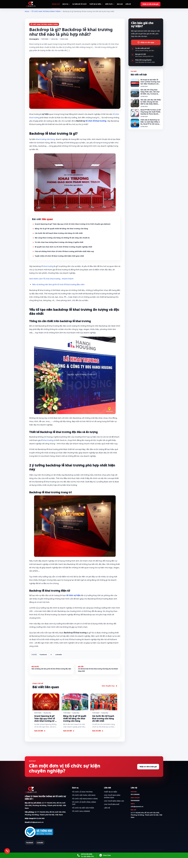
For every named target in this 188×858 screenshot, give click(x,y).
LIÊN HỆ (128, 4)
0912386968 (135, 794)
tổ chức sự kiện (73, 595)
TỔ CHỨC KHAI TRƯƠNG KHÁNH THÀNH (45, 11)
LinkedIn (58, 654)
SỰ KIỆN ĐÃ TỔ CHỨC (79, 4)
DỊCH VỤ (65, 4)
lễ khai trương (47, 266)
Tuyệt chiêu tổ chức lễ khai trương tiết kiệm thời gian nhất (59, 256)
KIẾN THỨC (109, 4)
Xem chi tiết (38, 731)
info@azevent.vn (37, 822)
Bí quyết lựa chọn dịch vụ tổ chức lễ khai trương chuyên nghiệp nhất (63, 247)
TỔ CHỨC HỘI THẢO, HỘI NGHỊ (83, 795)
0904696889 (135, 800)
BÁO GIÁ (120, 4)
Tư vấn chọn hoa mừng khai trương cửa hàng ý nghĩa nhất (59, 242)
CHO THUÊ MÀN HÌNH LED (114, 801)
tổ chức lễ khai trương (96, 121)
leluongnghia (34, 39)
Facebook (43, 654)
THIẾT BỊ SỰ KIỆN (95, 4)
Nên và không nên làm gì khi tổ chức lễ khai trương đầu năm (58, 284)
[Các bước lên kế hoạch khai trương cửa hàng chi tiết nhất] (103, 701)
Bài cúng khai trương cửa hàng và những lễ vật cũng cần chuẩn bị (62, 238)
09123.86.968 (39, 818)
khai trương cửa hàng (45, 139)
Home (27, 11)
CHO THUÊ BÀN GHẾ (111, 804)
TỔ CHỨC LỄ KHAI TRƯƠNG (82, 792)
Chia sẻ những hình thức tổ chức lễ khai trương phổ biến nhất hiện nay (64, 251)
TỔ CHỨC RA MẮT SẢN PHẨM (83, 808)
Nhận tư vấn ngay (147, 42)
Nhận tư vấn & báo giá (150, 4)
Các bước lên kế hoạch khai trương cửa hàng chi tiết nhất (59, 233)
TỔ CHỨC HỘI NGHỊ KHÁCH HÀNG (85, 799)
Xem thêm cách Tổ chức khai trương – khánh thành (51, 278)
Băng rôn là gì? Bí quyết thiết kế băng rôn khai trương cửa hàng (61, 228)
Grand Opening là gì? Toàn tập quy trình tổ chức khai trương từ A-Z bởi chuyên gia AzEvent (72, 224)
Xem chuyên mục (108, 686)
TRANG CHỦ (56, 4)
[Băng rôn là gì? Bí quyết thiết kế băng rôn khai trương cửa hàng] (74, 701)
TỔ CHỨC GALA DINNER (81, 811)
